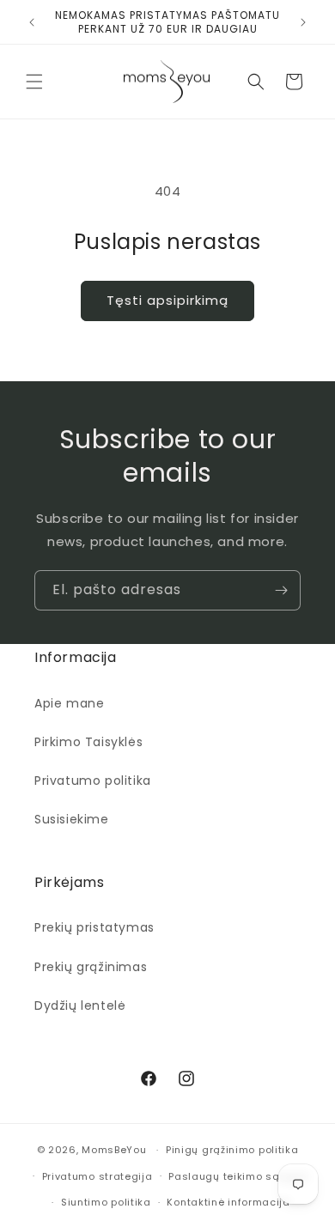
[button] (34, 81)
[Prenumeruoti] (281, 590)
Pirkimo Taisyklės (88, 741)
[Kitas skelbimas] (303, 22)
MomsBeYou (114, 1150)
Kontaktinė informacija (228, 1202)
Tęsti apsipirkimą (167, 300)
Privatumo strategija (97, 1176)
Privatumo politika (92, 780)
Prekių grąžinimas (90, 966)
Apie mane (69, 703)
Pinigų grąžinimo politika (232, 1150)
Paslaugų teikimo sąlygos (238, 1176)
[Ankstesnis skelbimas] (32, 22)
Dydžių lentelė (79, 1005)
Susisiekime (71, 819)
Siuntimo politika (106, 1202)
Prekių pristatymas (94, 927)
